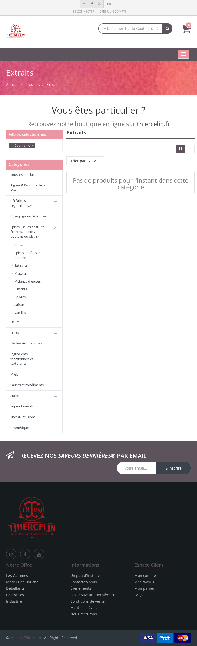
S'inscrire (174, 468)
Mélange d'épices (27, 281)
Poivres (20, 297)
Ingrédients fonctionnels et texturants (21, 359)
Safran (19, 304)
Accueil (12, 84)
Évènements (80, 588)
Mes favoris (144, 581)
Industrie (14, 601)
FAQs (138, 594)
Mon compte (145, 575)
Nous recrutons (83, 614)
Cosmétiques (20, 427)
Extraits (53, 84)
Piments (20, 289)
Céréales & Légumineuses (21, 203)
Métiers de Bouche (22, 581)
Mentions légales (85, 607)
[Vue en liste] (190, 149)
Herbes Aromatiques (26, 343)
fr (109, 4)
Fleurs (14, 322)
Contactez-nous (83, 581)
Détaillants (15, 588)
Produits (32, 84)
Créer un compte (113, 11)
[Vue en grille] (180, 149)
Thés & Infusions (22, 417)
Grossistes (15, 594)
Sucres (15, 395)
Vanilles (20, 312)
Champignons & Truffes (28, 216)
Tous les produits (23, 174)
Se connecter (83, 11)
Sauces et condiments (27, 384)
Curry (18, 245)
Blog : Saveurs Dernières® (92, 594)
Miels (14, 374)
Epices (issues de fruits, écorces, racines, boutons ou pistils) (27, 231)
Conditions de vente (87, 601)
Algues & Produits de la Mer (27, 187)
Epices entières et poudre (27, 255)
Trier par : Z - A (84, 160)
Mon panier (144, 588)
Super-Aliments (22, 406)
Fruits (14, 332)
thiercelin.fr (153, 123)
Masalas (20, 273)
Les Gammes (17, 575)
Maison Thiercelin (25, 637)
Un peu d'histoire (85, 575)
